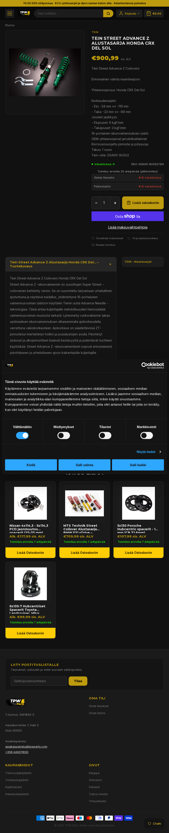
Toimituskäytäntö (17, 780)
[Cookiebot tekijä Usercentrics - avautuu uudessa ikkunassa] (144, 365)
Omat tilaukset (98, 706)
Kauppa (94, 773)
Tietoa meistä (98, 794)
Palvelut (94, 787)
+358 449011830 (16, 752)
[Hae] (108, 13)
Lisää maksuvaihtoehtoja (127, 227)
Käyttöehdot (13, 787)
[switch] (63, 435)
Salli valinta (84, 465)
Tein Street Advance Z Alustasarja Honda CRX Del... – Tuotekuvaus (54, 264)
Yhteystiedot (97, 801)
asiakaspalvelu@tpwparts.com (26, 746)
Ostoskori (95, 780)
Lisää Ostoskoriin (30, 552)
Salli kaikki (138, 465)
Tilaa (78, 681)
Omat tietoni (97, 713)
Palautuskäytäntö (17, 794)
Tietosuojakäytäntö (18, 773)
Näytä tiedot (146, 451)
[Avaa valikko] (9, 13)
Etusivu (10, 25)
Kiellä (31, 465)
